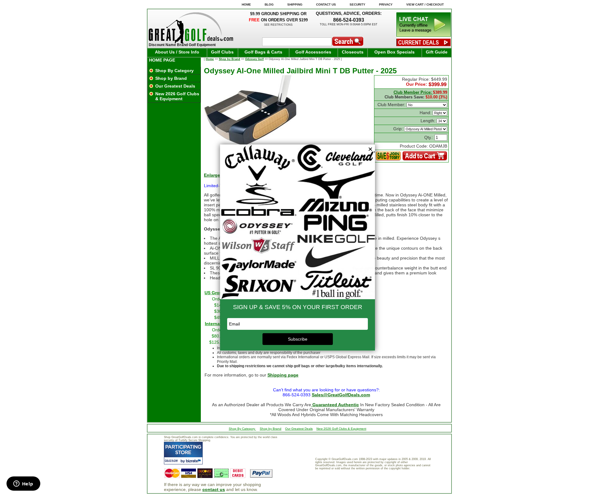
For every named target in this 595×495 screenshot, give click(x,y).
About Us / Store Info (177, 52)
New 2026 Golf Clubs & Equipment (177, 96)
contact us (213, 489)
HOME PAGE (162, 60)
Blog (269, 4)
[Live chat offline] (423, 35)
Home (210, 59)
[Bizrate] (194, 460)
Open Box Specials (394, 52)
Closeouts (353, 52)
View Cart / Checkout (425, 4)
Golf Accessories (313, 52)
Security (357, 4)
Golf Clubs (222, 52)
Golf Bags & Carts (263, 52)
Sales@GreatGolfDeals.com (341, 394)
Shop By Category (174, 70)
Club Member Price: (413, 92)
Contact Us (326, 4)
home (246, 4)
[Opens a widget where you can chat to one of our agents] (23, 484)
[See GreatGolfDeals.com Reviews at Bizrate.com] (183, 453)
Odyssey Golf (254, 59)
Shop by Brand (171, 78)
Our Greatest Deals (175, 86)
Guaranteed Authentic (335, 404)
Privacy (386, 4)
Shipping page (282, 374)
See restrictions (278, 24)
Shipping (294, 4)
